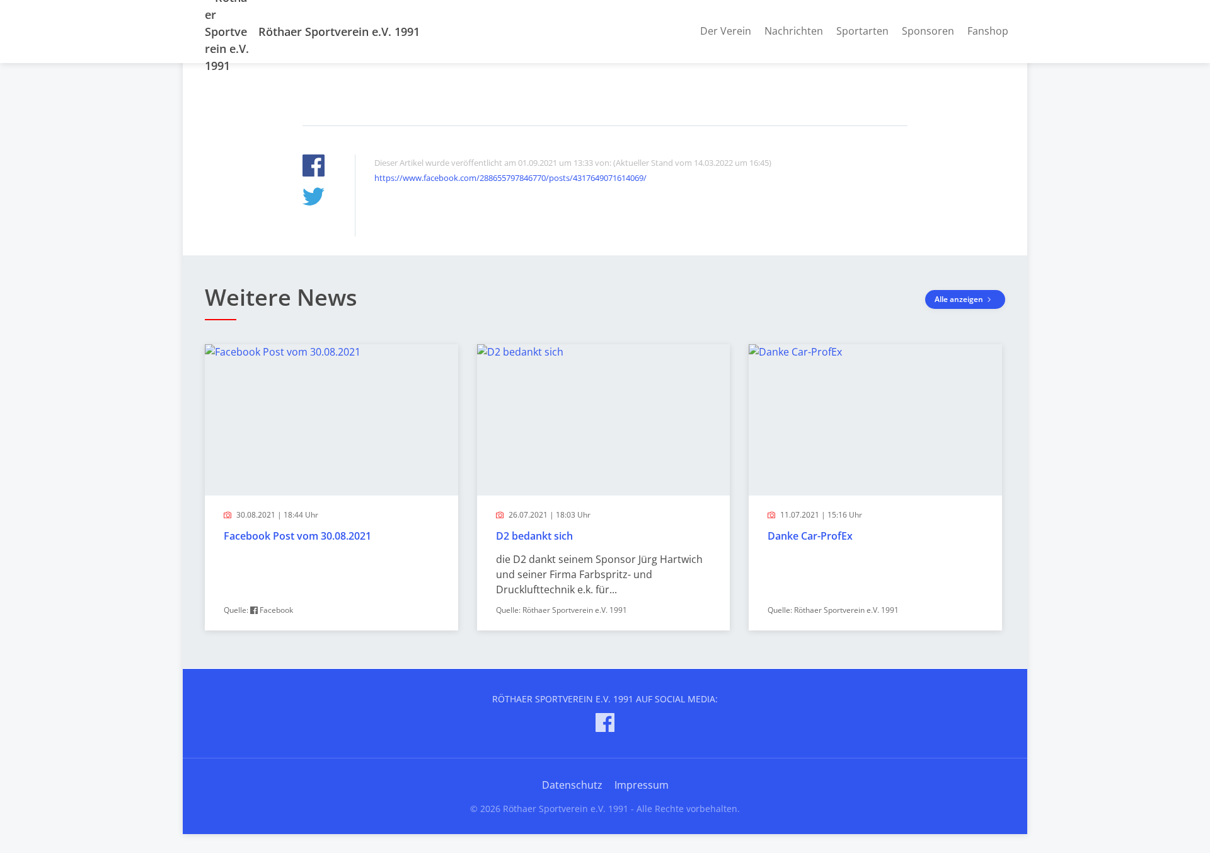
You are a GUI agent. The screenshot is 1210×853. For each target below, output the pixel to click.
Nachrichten (793, 31)
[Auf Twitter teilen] (313, 198)
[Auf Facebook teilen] (313, 167)
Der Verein (725, 31)
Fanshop (987, 31)
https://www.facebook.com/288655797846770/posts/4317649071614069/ (510, 177)
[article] (331, 487)
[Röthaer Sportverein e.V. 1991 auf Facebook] (605, 725)
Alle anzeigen (960, 299)
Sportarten (862, 31)
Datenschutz (572, 785)
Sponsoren (928, 31)
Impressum (641, 785)
